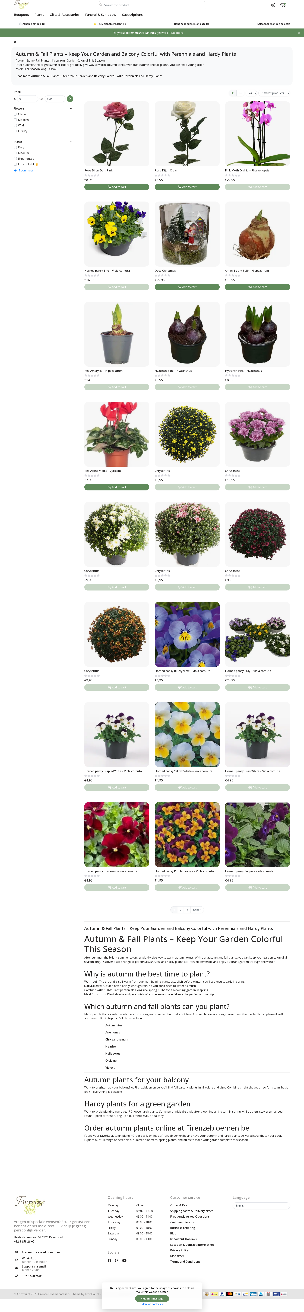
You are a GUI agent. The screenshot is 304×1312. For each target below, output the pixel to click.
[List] (240, 93)
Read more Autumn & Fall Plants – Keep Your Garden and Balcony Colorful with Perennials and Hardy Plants (89, 76)
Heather (111, 1046)
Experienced (26, 159)
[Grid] (233, 93)
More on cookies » (152, 1304)
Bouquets (21, 14)
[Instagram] (118, 1260)
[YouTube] (125, 1260)
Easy (21, 147)
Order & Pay (178, 1205)
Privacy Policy (179, 1250)
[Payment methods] (206, 1294)
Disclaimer (177, 1256)
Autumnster (113, 1025)
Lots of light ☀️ (28, 164)
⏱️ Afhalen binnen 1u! (32, 23)
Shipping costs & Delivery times (191, 1211)
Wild (21, 125)
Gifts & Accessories (65, 14)
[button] (272, 5)
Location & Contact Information (192, 1245)
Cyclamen (111, 1060)
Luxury (22, 131)
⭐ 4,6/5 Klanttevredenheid (109, 23)
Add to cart (119, 187)
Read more (176, 33)
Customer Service (182, 1222)
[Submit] (70, 98)
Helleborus (112, 1053)
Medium (23, 153)
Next (196, 909)
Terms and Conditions (185, 1261)
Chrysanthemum (116, 1039)
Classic (22, 114)
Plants (39, 14)
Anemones (112, 1032)
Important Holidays (183, 1239)
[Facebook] (111, 1260)
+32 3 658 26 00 (24, 1241)
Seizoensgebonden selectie (273, 23)
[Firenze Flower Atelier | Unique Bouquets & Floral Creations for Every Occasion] (55, 5)
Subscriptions (132, 14)
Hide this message (152, 1298)
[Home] (15, 42)
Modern (23, 120)
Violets (110, 1068)
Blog (173, 1233)
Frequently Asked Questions (190, 1216)
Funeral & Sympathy (100, 14)
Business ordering (182, 1228)
